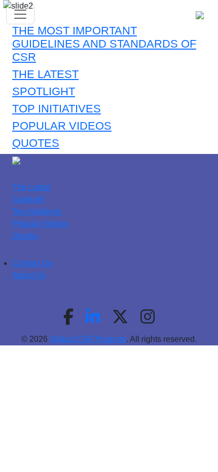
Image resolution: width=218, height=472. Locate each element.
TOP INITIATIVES (56, 108)
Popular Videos (40, 223)
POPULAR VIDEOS (62, 126)
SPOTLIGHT (43, 91)
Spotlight (28, 199)
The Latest (31, 187)
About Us (29, 275)
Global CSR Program (88, 339)
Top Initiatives (36, 211)
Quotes (25, 235)
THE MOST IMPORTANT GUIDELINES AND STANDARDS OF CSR (104, 43)
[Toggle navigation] (20, 14)
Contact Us (32, 263)
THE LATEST (45, 74)
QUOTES (35, 143)
